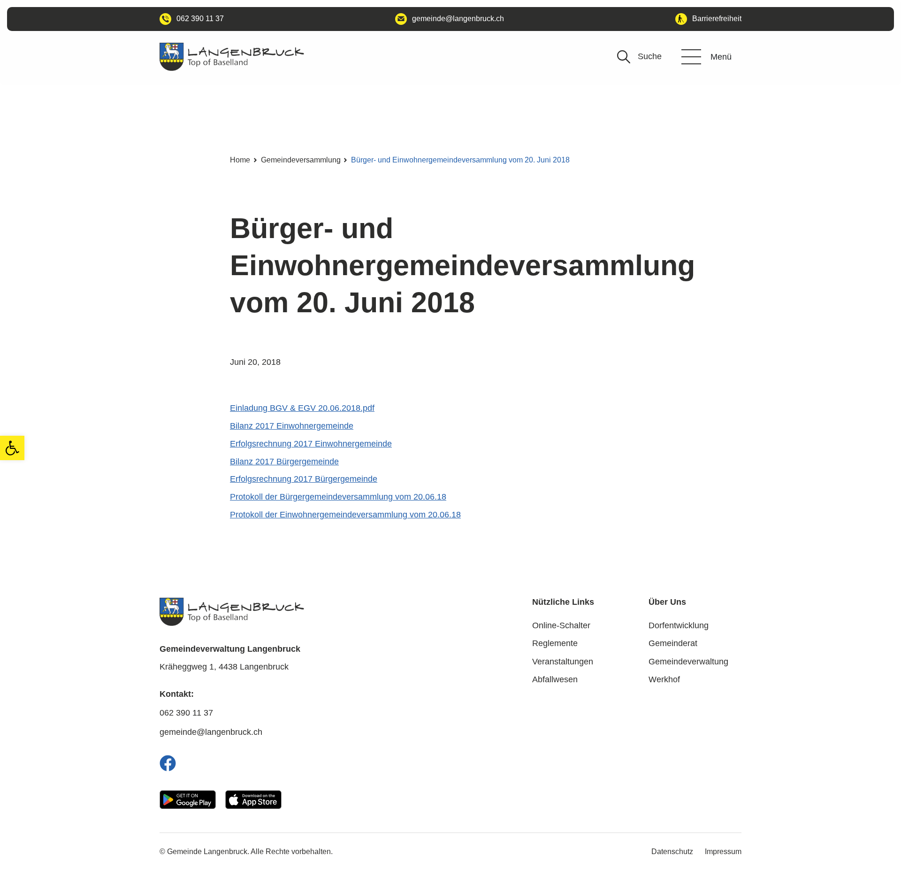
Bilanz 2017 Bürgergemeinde (284, 461)
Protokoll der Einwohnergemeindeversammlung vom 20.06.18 (345, 514)
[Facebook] (168, 763)
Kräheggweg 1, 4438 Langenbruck (224, 666)
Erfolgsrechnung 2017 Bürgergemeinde (303, 479)
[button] (12, 448)
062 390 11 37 (186, 712)
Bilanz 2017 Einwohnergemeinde (291, 426)
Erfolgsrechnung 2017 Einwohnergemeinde (311, 443)
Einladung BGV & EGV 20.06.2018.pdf (302, 408)
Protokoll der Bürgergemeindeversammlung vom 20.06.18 (338, 496)
